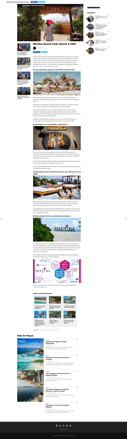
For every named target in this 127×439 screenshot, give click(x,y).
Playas (48, 330)
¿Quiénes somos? (63, 429)
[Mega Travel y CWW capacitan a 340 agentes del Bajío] (23, 94)
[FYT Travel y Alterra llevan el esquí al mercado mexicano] (23, 50)
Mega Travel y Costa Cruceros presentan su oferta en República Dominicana (23, 82)
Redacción (41, 47)
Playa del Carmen (38, 66)
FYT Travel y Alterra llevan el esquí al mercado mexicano (22, 53)
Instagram (43, 287)
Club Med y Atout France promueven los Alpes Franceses (23, 68)
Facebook (36, 287)
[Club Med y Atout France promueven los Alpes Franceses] (23, 65)
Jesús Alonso (50, 361)
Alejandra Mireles (51, 377)
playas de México (55, 330)
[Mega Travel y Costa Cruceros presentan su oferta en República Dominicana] (23, 79)
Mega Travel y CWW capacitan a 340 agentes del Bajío (23, 97)
